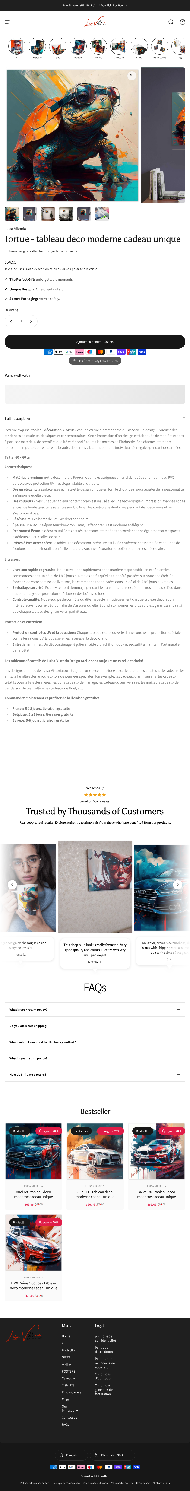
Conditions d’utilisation (95, 1483)
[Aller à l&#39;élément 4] (66, 214)
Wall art (67, 1364)
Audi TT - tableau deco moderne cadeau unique (95, 1194)
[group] (16, 48)
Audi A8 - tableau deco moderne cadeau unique (33, 1194)
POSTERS (68, 1371)
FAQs (65, 1424)
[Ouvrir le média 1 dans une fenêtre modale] (131, 75)
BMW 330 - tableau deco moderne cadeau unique (156, 1194)
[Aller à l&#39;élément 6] (102, 214)
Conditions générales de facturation (104, 1389)
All (64, 1343)
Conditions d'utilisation (103, 1376)
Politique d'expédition (104, 1349)
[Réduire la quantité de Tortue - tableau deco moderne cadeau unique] (10, 321)
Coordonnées (143, 1483)
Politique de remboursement (35, 1483)
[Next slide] (177, 884)
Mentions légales (161, 1483)
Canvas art (69, 1378)
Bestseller (69, 1350)
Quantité (11, 310)
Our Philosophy (70, 1408)
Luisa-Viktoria (15, 228)
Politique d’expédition (122, 1483)
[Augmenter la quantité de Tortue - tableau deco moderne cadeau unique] (32, 321)
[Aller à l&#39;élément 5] (84, 214)
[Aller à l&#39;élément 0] (12, 214)
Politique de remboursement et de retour (106, 1363)
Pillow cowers (71, 1392)
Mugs (65, 1399)
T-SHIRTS (68, 1385)
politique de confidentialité (105, 1338)
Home (66, 1336)
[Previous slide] (12, 884)
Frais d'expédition (37, 269)
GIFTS (66, 1357)
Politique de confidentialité (67, 1483)
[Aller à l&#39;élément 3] (48, 214)
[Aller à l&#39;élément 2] (30, 214)
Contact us (69, 1417)
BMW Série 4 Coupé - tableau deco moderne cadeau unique (33, 1285)
